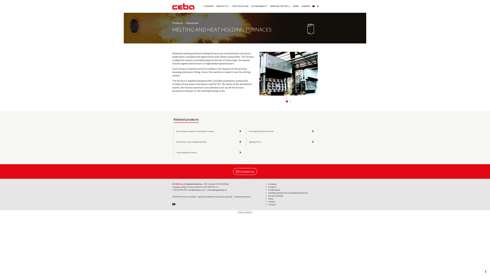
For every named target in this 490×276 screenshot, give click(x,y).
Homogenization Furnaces (261, 131)
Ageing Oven (255, 142)
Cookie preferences (242, 196)
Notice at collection (245, 212)
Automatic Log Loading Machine (191, 142)
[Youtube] (173, 204)
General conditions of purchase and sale (215, 196)
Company (208, 6)
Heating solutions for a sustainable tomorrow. (288, 193)
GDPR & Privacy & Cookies (184, 196)
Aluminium (192, 22)
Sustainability (259, 6)
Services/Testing (275, 195)
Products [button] (222, 6)
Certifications (240, 6)
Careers (305, 6)
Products (177, 22)
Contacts (272, 204)
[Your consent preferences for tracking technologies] (485, 271)
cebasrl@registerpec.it (217, 190)
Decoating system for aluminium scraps (195, 131)
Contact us (246, 171)
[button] (287, 101)
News (296, 6)
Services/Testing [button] (279, 6)
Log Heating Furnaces (186, 152)
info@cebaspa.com (196, 190)
